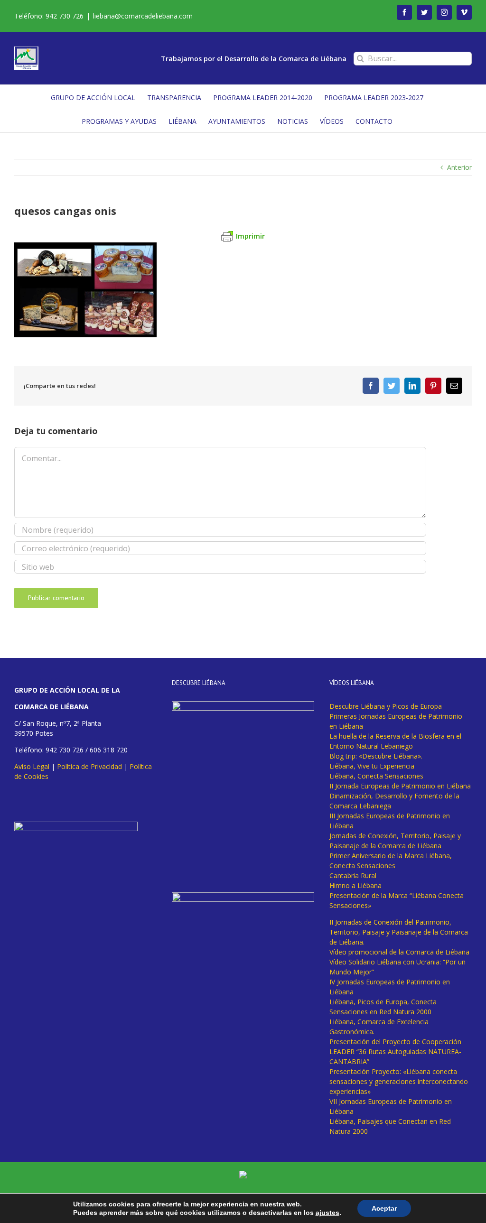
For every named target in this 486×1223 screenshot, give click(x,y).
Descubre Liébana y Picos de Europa (385, 706)
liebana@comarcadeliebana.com (143, 15)
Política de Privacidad (89, 766)
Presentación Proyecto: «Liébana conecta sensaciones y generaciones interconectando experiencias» (398, 1081)
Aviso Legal (31, 766)
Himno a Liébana (355, 885)
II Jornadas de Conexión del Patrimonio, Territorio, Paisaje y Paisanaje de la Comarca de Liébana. (398, 931)
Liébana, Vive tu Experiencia (371, 765)
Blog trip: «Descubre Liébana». (375, 755)
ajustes (327, 1212)
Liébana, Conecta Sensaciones (376, 775)
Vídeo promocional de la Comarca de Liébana (399, 951)
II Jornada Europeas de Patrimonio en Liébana (400, 785)
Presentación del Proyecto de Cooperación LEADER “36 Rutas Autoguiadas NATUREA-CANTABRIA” (395, 1051)
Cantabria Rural (352, 875)
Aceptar (384, 1208)
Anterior (459, 167)
